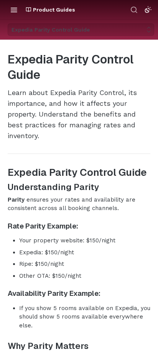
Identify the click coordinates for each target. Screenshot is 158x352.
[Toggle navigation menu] (14, 9)
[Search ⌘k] (134, 9)
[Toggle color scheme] (148, 9)
